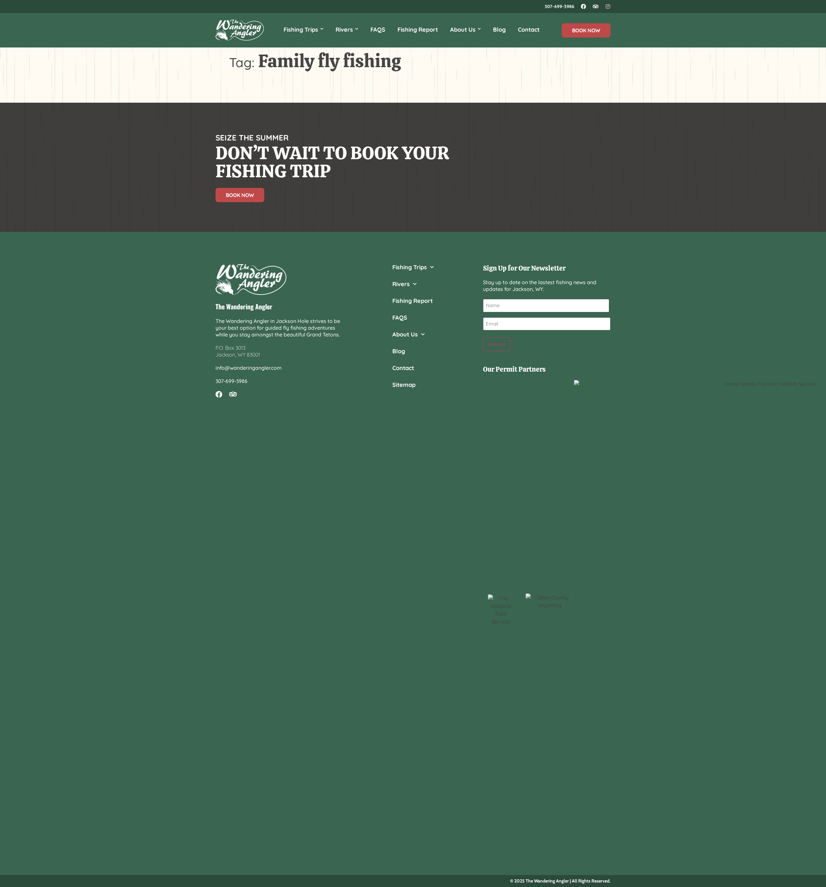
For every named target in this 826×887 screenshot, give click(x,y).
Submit (497, 344)
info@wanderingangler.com (249, 368)
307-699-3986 (559, 6)
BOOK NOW (586, 30)
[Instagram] (607, 6)
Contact (528, 29)
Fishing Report (418, 29)
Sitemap (404, 385)
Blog (499, 29)
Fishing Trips (301, 29)
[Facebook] (583, 6)
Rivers (344, 29)
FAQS (377, 29)
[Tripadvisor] (595, 6)
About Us (463, 29)
